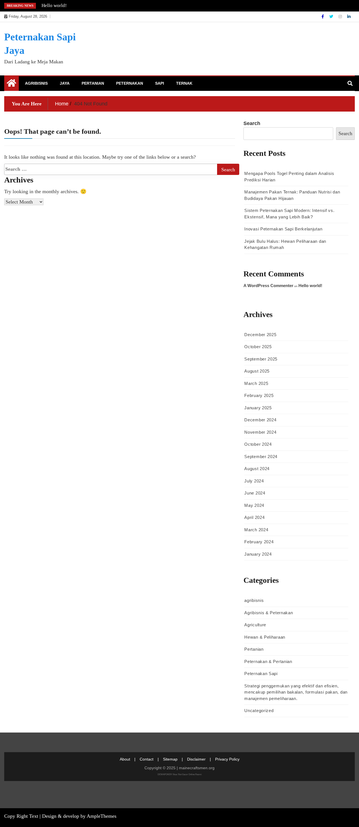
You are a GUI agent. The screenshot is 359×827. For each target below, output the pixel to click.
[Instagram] (341, 16)
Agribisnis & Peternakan (268, 612)
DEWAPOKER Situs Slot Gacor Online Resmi (180, 774)
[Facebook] (323, 16)
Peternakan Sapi (261, 673)
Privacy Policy (227, 759)
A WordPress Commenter (268, 285)
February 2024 (258, 541)
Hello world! (54, 5)
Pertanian (93, 83)
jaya (65, 83)
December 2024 (260, 419)
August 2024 (257, 468)
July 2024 (254, 481)
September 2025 (260, 359)
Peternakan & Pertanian (268, 661)
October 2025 (257, 346)
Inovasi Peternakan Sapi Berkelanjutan (283, 229)
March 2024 (256, 529)
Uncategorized (258, 710)
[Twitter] (331, 16)
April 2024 (254, 517)
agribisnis (36, 83)
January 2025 (257, 407)
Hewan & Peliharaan (264, 637)
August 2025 (257, 371)
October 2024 (257, 444)
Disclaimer (196, 759)
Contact (146, 759)
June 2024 (254, 493)
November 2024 (260, 432)
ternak (184, 83)
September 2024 (260, 456)
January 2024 (257, 554)
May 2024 (254, 505)
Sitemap (170, 759)
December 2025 (260, 334)
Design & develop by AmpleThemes (79, 816)
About (125, 759)
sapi (159, 83)
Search (251, 123)
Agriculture (255, 624)
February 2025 (258, 395)
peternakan (129, 83)
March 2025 (256, 383)
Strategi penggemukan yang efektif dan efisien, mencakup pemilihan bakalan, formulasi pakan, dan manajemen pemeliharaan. (296, 692)
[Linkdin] (349, 16)
